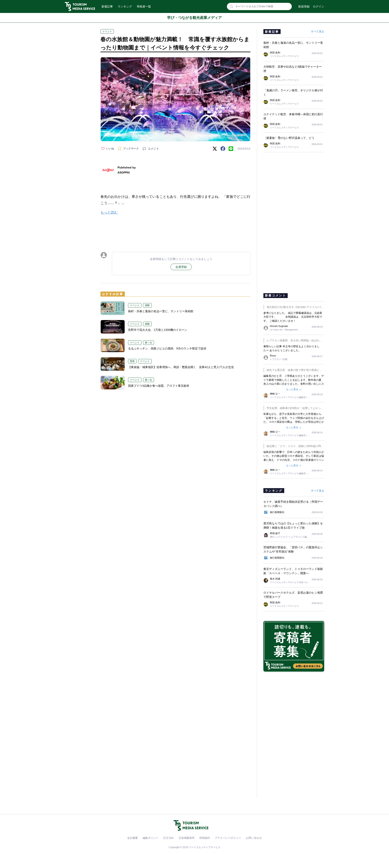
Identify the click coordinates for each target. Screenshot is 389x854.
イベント (107, 31)
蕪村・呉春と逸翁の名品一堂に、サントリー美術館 (160, 311)
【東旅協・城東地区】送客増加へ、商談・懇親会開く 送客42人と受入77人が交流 (181, 367)
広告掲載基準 (186, 837)
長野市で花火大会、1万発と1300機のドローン (157, 329)
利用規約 (204, 837)
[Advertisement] (175, 230)
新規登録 (304, 6)
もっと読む (109, 212)
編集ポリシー (150, 837)
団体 (132, 361)
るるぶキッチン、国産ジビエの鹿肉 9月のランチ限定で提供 (167, 348)
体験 (147, 305)
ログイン (318, 6)
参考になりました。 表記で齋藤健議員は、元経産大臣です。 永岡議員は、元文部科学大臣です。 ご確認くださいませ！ (292, 316)
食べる (148, 342)
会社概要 (132, 837)
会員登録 (181, 266)
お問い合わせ (254, 837)
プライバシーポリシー (228, 837)
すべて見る (317, 31)
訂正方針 (168, 837)
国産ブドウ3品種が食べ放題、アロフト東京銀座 (158, 385)
